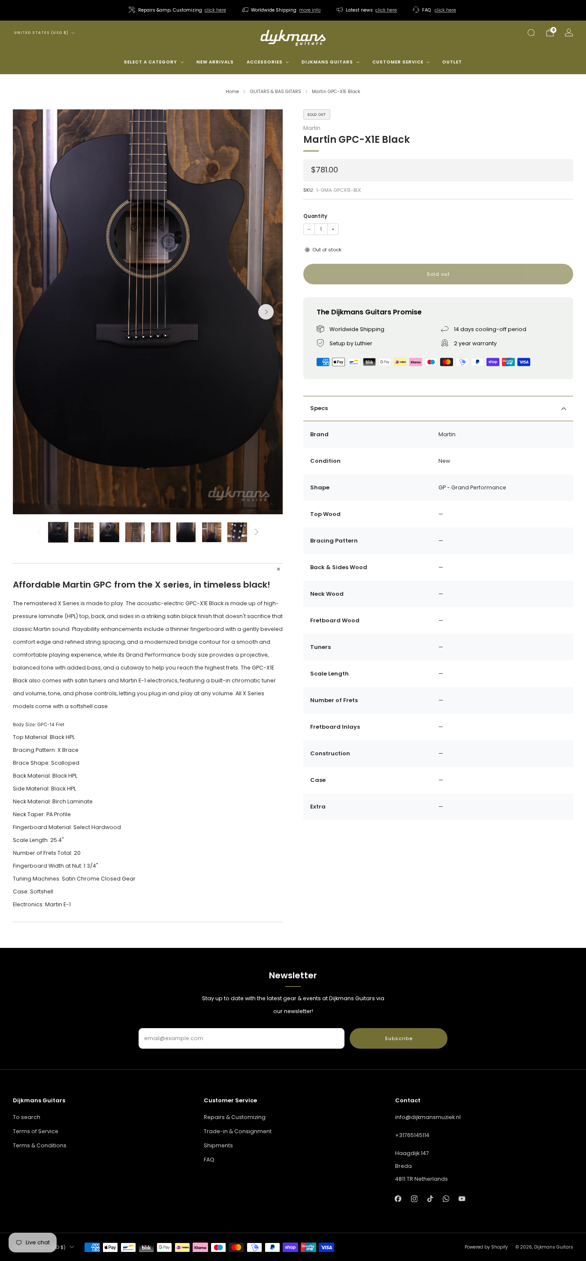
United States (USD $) (41, 32)
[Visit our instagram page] (414, 1199)
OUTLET (452, 62)
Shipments (218, 1145)
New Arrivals (215, 62)
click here (215, 10)
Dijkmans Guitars (327, 62)
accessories (265, 62)
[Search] (531, 32)
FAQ (209, 1159)
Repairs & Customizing (235, 1117)
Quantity (315, 216)
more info (309, 10)
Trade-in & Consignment (238, 1131)
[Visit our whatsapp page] (446, 1199)
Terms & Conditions (39, 1145)
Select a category (150, 62)
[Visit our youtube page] (462, 1199)
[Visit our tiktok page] (430, 1199)
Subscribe (399, 1038)
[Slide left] (39, 532)
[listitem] (178, 10)
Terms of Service (35, 1131)
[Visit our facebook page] (398, 1199)
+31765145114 (412, 1135)
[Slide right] (257, 532)
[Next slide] (266, 312)
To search (26, 1117)
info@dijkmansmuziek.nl (428, 1117)
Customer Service (397, 62)
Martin (311, 128)
